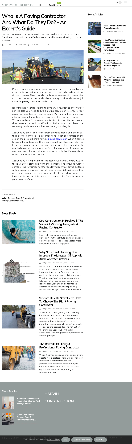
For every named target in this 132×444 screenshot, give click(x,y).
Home (42, 5)
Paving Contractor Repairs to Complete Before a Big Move (113, 63)
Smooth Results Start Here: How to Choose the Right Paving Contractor (60, 301)
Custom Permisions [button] (82, 440)
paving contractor (57, 139)
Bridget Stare (9, 45)
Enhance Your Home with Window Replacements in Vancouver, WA (115, 79)
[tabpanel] (43, 67)
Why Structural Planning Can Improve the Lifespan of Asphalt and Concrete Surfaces (60, 255)
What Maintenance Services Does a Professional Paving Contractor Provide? (25, 417)
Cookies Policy (53, 440)
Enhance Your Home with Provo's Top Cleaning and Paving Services (28, 401)
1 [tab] (42, 80)
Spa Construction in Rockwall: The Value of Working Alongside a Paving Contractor (61, 224)
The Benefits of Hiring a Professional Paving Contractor (59, 345)
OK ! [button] (65, 440)
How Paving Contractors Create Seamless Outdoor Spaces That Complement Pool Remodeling (115, 45)
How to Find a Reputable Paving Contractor (115, 26)
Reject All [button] (100, 440)
